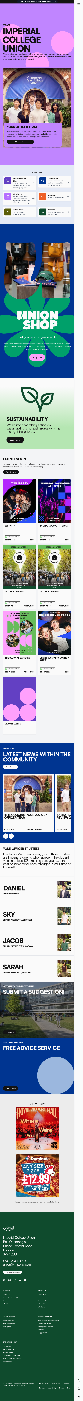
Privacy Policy (44, 1383)
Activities (7, 1290)
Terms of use (55, 1383)
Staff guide (7, 1326)
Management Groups (45, 1326)
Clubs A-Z (6, 1295)
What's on (41, 1307)
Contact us (42, 1295)
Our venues (7, 1346)
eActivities (6, 1304)
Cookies (66, 1383)
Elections (41, 1330)
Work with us (42, 1304)
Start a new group (9, 1301)
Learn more (20, 142)
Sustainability (42, 1301)
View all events (11, 472)
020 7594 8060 (15, 1261)
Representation (45, 1316)
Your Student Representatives (48, 1320)
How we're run (43, 1298)
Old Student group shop (11, 1355)
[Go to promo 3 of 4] (45, 70)
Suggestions (42, 1333)
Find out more (11, 1088)
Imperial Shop (8, 1352)
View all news (10, 767)
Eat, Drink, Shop (10, 1342)
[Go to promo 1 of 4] (13, 70)
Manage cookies (64, 1388)
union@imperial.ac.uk (17, 1264)
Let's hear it (10, 1032)
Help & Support (10, 1316)
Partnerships (7, 1361)
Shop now (37, 357)
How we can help (9, 1323)
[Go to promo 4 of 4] (62, 70)
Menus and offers (9, 1349)
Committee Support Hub (11, 1298)
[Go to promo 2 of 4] (29, 70)
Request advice (8, 1320)
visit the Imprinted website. (49, 1202)
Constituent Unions (44, 1323)
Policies (42, 1388)
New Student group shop (12, 1358)
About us (42, 1290)
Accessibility (51, 1388)
